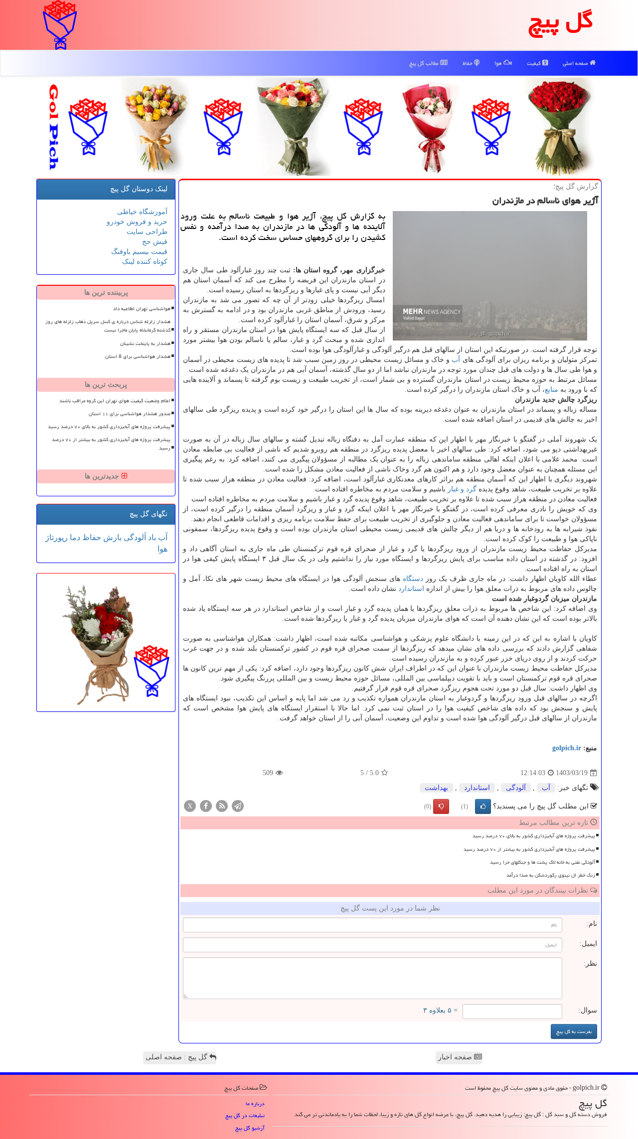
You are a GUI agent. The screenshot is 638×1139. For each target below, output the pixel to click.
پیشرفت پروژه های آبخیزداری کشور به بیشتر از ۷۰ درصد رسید (529, 849)
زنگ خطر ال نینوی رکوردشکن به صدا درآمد (550, 875)
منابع (551, 389)
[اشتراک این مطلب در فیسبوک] (206, 805)
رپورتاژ (56, 537)
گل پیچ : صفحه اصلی (177, 1057)
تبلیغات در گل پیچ (245, 1115)
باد (151, 537)
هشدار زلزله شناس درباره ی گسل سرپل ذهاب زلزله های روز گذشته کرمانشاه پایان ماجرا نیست (107, 326)
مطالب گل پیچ (424, 63)
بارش (111, 537)
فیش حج (154, 241)
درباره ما (255, 1103)
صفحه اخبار (456, 1057)
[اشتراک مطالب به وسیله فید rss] (222, 805)
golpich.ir (566, 748)
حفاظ (468, 63)
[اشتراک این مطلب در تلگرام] (238, 805)
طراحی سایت (147, 231)
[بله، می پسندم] (483, 806)
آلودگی (516, 788)
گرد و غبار (462, 489)
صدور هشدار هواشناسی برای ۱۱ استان (129, 414)
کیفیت (534, 63)
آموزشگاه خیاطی (142, 212)
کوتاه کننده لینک (144, 261)
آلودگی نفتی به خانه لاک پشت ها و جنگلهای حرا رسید (542, 862)
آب (456, 359)
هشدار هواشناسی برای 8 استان (137, 356)
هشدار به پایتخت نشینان (145, 343)
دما (74, 537)
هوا (498, 63)
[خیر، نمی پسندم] (441, 806)
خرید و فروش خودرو (137, 222)
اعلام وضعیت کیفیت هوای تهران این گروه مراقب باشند (114, 401)
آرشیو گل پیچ (250, 1128)
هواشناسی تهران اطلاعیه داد (141, 309)
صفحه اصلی (576, 63)
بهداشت (436, 788)
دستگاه (413, 578)
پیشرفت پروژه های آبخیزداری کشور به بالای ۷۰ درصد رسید (534, 836)
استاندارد (411, 588)
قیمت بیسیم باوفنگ (139, 251)
